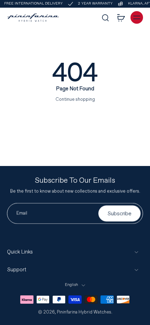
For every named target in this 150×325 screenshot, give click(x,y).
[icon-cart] (120, 17)
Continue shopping (75, 99)
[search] (105, 17)
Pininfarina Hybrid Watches (84, 312)
